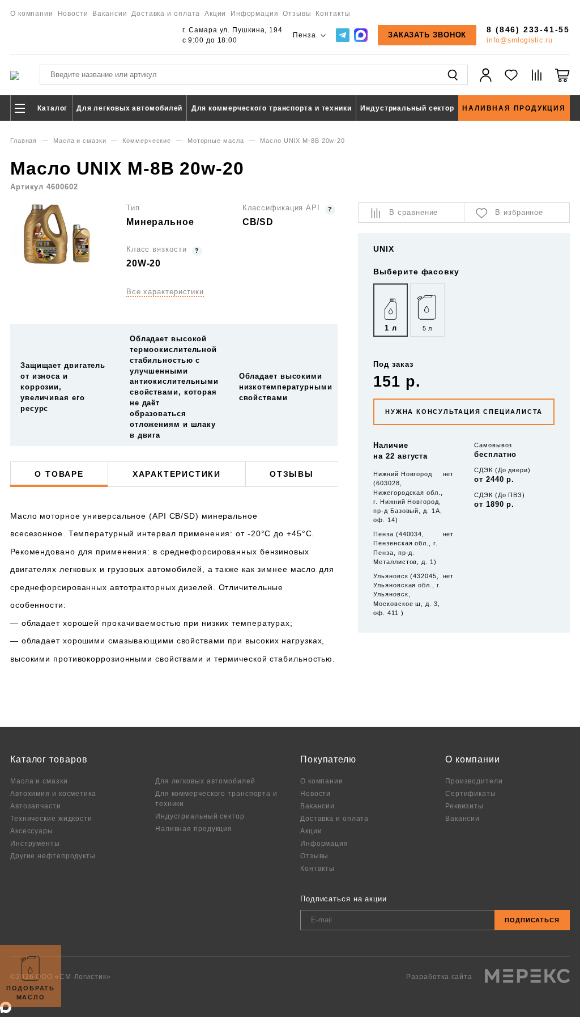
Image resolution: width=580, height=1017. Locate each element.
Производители (474, 781)
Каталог (51, 108)
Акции (215, 13)
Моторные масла (215, 140)
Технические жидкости (51, 818)
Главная (23, 140)
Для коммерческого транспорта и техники (271, 108)
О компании (31, 13)
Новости (73, 13)
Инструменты (35, 843)
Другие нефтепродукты (53, 855)
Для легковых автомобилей (129, 108)
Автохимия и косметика (53, 793)
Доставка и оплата (165, 13)
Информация (255, 13)
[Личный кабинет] (485, 81)
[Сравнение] (536, 81)
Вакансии (109, 13)
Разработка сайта (440, 976)
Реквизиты (464, 806)
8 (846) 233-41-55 (528, 29)
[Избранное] (511, 81)
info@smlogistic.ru (519, 40)
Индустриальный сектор (407, 108)
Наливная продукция (513, 108)
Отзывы (297, 13)
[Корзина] (562, 81)
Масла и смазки (79, 140)
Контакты (332, 13)
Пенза (305, 35)
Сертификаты (470, 793)
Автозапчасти (35, 806)
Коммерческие (146, 140)
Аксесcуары (31, 830)
